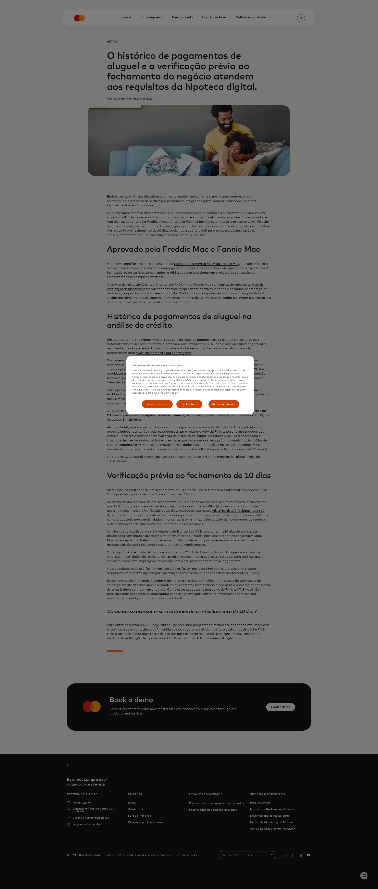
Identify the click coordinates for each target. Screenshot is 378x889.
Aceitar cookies (157, 404)
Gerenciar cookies (224, 404)
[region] (190, 385)
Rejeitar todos (189, 404)
